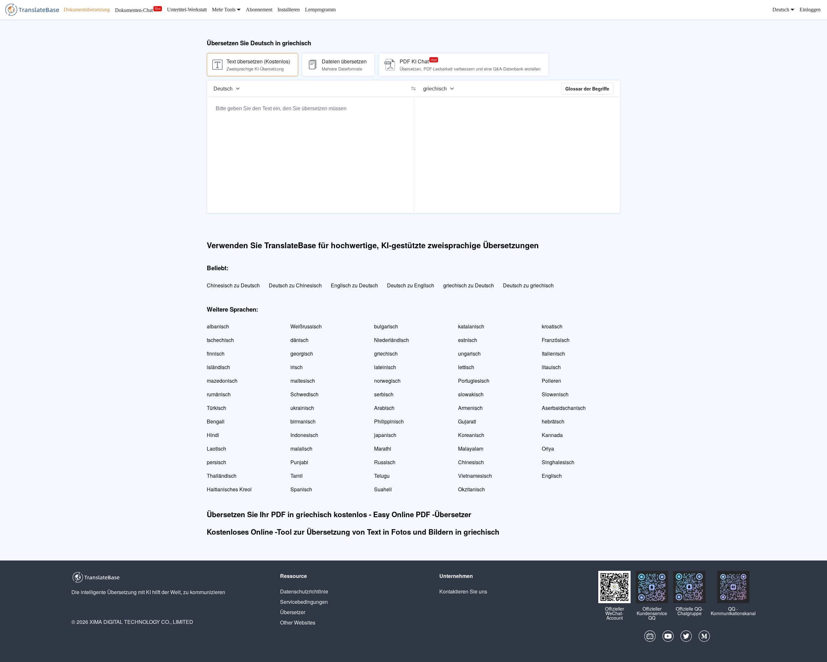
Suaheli (383, 489)
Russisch (384, 462)
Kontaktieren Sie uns (463, 591)
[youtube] (668, 637)
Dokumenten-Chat (134, 10)
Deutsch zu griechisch (528, 285)
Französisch (556, 340)
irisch (296, 367)
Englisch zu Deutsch (354, 285)
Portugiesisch (473, 380)
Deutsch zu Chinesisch (295, 285)
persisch (216, 462)
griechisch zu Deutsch (468, 285)
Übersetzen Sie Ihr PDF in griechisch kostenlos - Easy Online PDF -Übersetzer (339, 514)
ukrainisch (302, 407)
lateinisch (385, 367)
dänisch (299, 340)
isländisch (218, 367)
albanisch (218, 326)
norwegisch (387, 380)
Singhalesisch (558, 462)
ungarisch (469, 353)
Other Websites (297, 622)
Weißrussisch (306, 326)
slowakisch (471, 394)
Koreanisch (471, 435)
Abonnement (259, 9)
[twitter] (686, 637)
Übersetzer (292, 612)
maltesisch (302, 380)
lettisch (466, 367)
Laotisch (216, 448)
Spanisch (301, 489)
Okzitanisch (471, 489)
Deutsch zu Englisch (410, 285)
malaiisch (301, 448)
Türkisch (216, 407)
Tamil (296, 475)
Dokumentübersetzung (87, 9)
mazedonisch (222, 380)
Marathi (382, 448)
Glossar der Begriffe (587, 88)
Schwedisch (304, 394)
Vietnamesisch (475, 475)
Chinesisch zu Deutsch (233, 285)
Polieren (551, 380)
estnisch (467, 340)
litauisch (551, 367)
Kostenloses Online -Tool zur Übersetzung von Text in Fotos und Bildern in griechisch (353, 532)
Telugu (382, 475)
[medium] (704, 637)
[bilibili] (650, 637)
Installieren (288, 9)
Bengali (216, 421)
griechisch (386, 353)
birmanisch (303, 421)
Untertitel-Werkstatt (187, 9)
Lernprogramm (320, 9)
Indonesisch (304, 435)
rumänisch (219, 394)
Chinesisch (471, 462)
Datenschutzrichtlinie (304, 591)
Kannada (552, 435)
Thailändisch (221, 475)
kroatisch (552, 326)
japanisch (385, 435)
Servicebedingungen (304, 601)
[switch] (413, 88)
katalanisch (471, 326)
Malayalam (470, 448)
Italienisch (553, 353)
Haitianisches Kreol (229, 489)
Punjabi (299, 462)
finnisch (216, 353)
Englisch (552, 475)
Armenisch (470, 407)
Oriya (548, 448)
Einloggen (810, 9)
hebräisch (553, 421)
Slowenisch (555, 394)
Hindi (213, 435)
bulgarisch (386, 326)
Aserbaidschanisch (564, 407)
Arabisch (384, 407)
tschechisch (220, 340)
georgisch (301, 353)
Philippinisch (389, 421)
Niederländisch (391, 340)
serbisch (383, 394)
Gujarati (467, 421)
